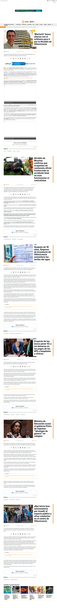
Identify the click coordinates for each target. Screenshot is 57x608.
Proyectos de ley (17, 414)
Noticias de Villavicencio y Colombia (9, 25)
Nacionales (29, 24)
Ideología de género (6, 499)
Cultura (41, 24)
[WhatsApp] (18, 58)
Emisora (49, 24)
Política (35, 51)
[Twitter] (16, 58)
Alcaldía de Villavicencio (6, 579)
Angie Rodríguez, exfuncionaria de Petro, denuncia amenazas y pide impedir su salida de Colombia (19, 476)
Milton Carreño (12, 414)
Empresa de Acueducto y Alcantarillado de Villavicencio (16, 333)
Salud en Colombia (23, 414)
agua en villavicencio (6, 333)
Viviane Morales (18, 499)
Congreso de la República (7, 414)
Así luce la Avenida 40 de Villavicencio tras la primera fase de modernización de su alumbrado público (18, 307)
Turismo (45, 24)
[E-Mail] (25, 58)
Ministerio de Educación (12, 499)
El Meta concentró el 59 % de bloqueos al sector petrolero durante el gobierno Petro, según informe (19, 389)
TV (52, 24)
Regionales (24, 24)
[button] (36, 147)
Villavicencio (18, 24)
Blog (34, 24)
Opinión (37, 24)
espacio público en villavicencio (14, 579)
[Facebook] (13, 58)
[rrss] (47, 0)
